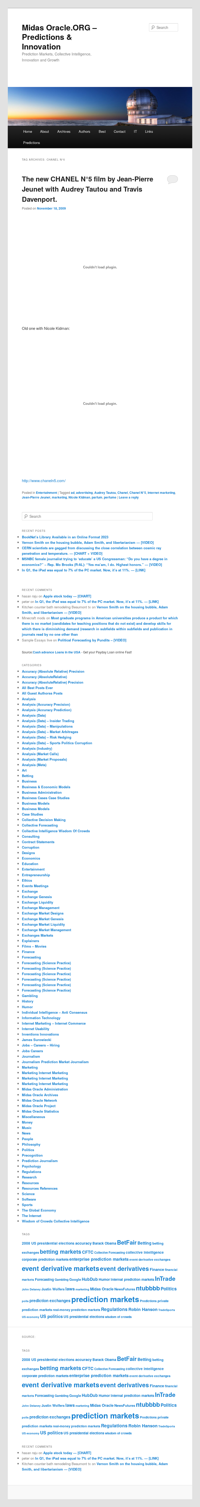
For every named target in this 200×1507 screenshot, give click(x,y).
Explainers (30, 940)
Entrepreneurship (36, 874)
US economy (30, 1317)
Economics (31, 858)
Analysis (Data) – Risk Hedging (46, 737)
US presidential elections (84, 1316)
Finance (28, 951)
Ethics (27, 880)
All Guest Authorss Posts (42, 693)
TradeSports (166, 1310)
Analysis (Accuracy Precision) (46, 704)
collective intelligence (145, 1252)
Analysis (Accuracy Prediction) (46, 709)
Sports (27, 1204)
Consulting (31, 836)
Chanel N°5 (137, 492)
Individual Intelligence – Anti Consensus (54, 1012)
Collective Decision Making (44, 819)
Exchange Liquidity (37, 902)
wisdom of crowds (118, 1316)
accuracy (83, 1243)
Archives (64, 131)
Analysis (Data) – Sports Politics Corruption (57, 742)
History (27, 1001)
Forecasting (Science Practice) (46, 962)
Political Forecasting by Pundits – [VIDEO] (92, 640)
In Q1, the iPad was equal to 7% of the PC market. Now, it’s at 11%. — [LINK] (83, 570)
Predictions (31, 142)
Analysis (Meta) (34, 764)
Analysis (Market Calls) (40, 753)
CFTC (87, 1252)
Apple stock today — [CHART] (67, 596)
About (44, 131)
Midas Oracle (102, 1289)
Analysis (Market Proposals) (44, 759)
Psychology (31, 1166)
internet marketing (161, 492)
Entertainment (46, 492)
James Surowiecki (36, 1039)
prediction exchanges (50, 1300)
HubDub (90, 1279)
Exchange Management (40, 907)
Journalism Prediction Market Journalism (55, 1061)
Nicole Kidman (79, 497)
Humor (27, 1006)
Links (149, 131)
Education (30, 863)
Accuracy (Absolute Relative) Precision (53, 671)
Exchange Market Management (46, 929)
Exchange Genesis (37, 896)
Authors (84, 131)
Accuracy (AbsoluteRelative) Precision (52, 682)
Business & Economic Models (46, 786)
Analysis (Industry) (37, 748)
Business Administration (42, 792)
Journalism (31, 1056)
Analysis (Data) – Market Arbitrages (50, 731)
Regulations (31, 1171)
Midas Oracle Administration (45, 1089)
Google (75, 1279)
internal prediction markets (132, 1279)
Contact (120, 131)
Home (27, 131)
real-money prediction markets (76, 1309)
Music (27, 1127)
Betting (27, 775)
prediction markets (105, 1299)
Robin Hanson (143, 1309)
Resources (30, 1182)
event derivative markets (60, 1268)
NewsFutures (124, 1289)
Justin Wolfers (53, 1289)
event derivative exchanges (150, 1259)
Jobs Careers (32, 1050)
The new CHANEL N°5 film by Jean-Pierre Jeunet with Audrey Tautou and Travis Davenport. (87, 189)
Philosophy (31, 1144)
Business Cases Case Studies (46, 797)
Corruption (30, 847)
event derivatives (124, 1268)
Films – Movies (34, 946)
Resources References (40, 1188)
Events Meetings (35, 885)
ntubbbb (148, 1288)
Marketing (30, 1067)
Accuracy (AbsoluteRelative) (44, 676)
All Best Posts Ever (37, 687)
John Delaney (31, 1289)
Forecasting (31, 957)
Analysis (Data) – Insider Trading (48, 720)
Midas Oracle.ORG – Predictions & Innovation (59, 37)
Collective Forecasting (40, 825)
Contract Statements (38, 841)
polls (25, 1301)
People (27, 1138)
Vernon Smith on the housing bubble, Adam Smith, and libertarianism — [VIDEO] (88, 542)
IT (135, 131)
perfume (110, 497)
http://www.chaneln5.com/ (44, 480)
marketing (59, 497)
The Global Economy (39, 1210)
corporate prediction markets (45, 1259)
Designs (28, 852)
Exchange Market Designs (43, 913)
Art (24, 770)
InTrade (165, 1278)
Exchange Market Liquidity (43, 924)
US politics (51, 1316)
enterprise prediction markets (99, 1259)
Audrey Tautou (105, 492)
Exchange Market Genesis (43, 918)
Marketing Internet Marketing (45, 1072)
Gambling (30, 995)
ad (72, 492)
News (26, 1133)
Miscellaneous (33, 1116)
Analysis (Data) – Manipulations (47, 726)
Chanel (122, 492)
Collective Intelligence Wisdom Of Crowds (56, 830)
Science (28, 1193)
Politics (28, 1149)
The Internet (31, 1215)
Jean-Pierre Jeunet (36, 497)
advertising (84, 492)
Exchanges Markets (37, 935)
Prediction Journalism (40, 1160)
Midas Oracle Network (39, 1100)
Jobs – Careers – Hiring (41, 1045)
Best (102, 131)
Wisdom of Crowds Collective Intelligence (55, 1221)
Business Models (35, 803)
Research (29, 1177)
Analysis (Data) (34, 715)
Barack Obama (104, 1243)
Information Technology (41, 1017)
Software (29, 1199)
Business (29, 781)
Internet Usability (35, 1028)
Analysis (29, 698)
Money (27, 1122)
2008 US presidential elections (48, 1243)
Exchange (30, 891)
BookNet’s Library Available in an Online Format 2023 (65, 536)
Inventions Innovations (40, 1034)
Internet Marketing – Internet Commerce (54, 1023)
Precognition (32, 1155)
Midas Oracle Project (38, 1105)
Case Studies (32, 814)
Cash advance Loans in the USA (56, 652)
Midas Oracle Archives (40, 1094)
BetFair (127, 1242)
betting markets (60, 1251)
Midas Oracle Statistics (40, 1111)
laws (70, 1288)
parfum (97, 497)
